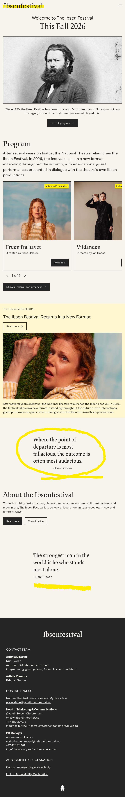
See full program (60, 122)
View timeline (36, 521)
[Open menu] (120, 5)
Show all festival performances (24, 286)
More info (59, 262)
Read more (12, 326)
